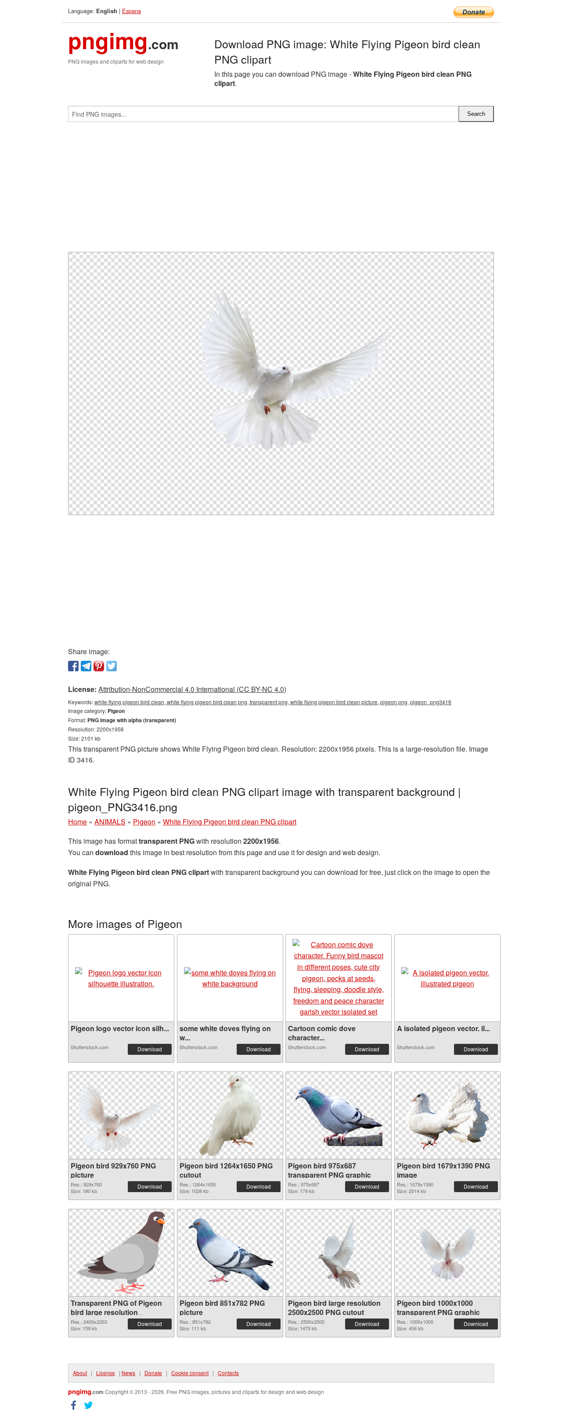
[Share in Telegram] (86, 666)
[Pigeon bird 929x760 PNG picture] (121, 1115)
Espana (131, 11)
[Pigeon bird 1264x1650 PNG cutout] (230, 1115)
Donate (153, 1372)
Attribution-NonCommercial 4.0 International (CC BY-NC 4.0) (192, 689)
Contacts (228, 1372)
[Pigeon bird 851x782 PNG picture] (230, 1253)
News (128, 1372)
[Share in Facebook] (73, 666)
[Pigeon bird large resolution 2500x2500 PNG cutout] (338, 1252)
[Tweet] (111, 666)
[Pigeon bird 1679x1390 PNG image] (447, 1115)
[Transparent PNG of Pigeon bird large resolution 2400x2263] (121, 1252)
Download (149, 1049)
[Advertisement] (281, 190)
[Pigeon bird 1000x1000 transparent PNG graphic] (447, 1252)
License (105, 1372)
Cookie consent (190, 1372)
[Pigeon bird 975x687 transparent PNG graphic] (338, 1115)
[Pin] (99, 666)
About (80, 1372)
